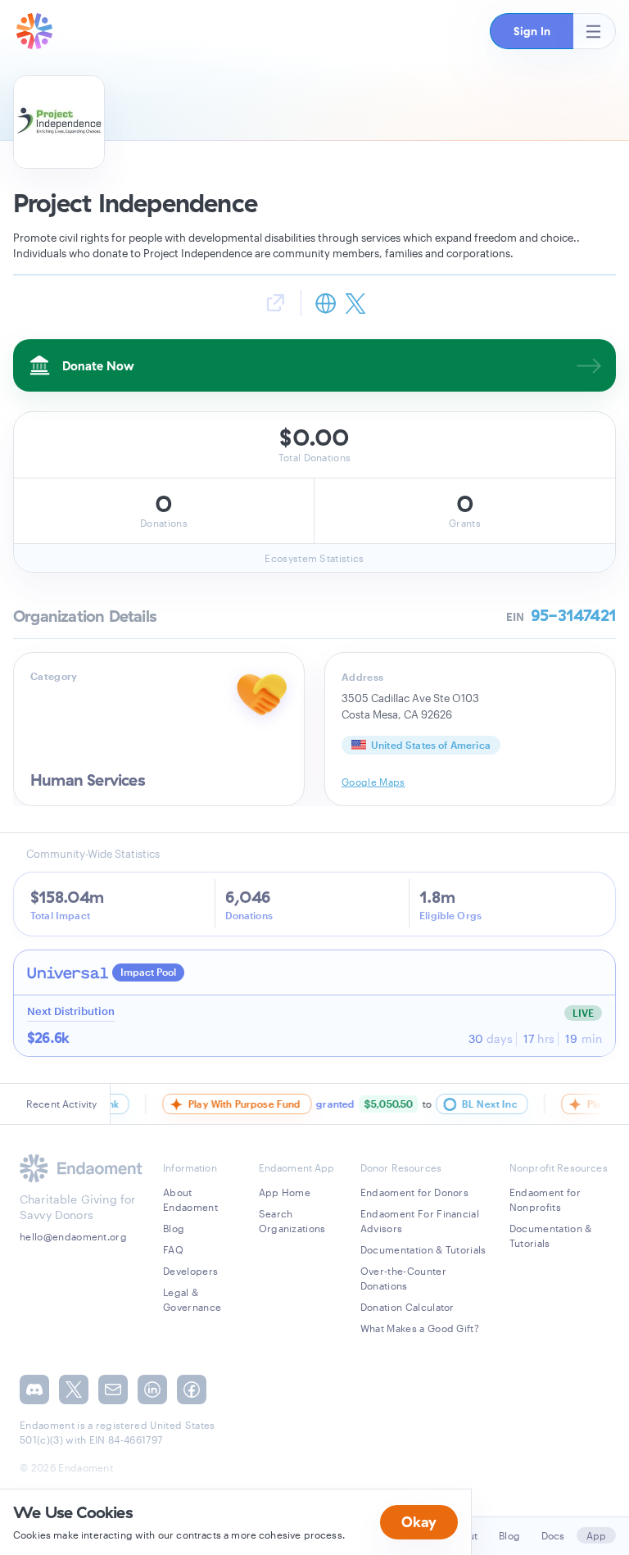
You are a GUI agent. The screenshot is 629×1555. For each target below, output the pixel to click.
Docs (553, 1535)
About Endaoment (190, 1199)
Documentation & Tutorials (423, 1249)
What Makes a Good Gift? (419, 1328)
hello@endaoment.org (73, 1236)
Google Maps (373, 781)
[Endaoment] (34, 31)
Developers (190, 1270)
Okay (419, 1521)
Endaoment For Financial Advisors (419, 1221)
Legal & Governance (192, 1299)
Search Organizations (292, 1221)
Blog (173, 1228)
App (596, 1535)
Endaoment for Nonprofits (545, 1199)
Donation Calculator (407, 1306)
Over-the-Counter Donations (403, 1278)
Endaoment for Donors (414, 1192)
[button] (531, 31)
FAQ (173, 1249)
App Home (285, 1192)
